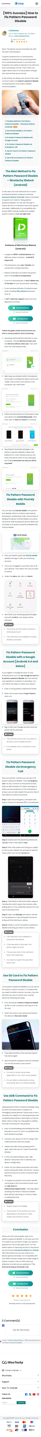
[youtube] (34, 1394)
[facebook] (26, 1394)
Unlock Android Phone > (16, 1340)
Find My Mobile (31, 555)
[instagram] (38, 1394)
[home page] (5, 4)
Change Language (12, 1370)
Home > (5, 1340)
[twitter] (30, 1394)
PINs (18, 291)
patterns (23, 291)
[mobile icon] (37, 3)
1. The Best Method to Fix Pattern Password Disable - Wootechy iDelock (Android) (20, 124)
